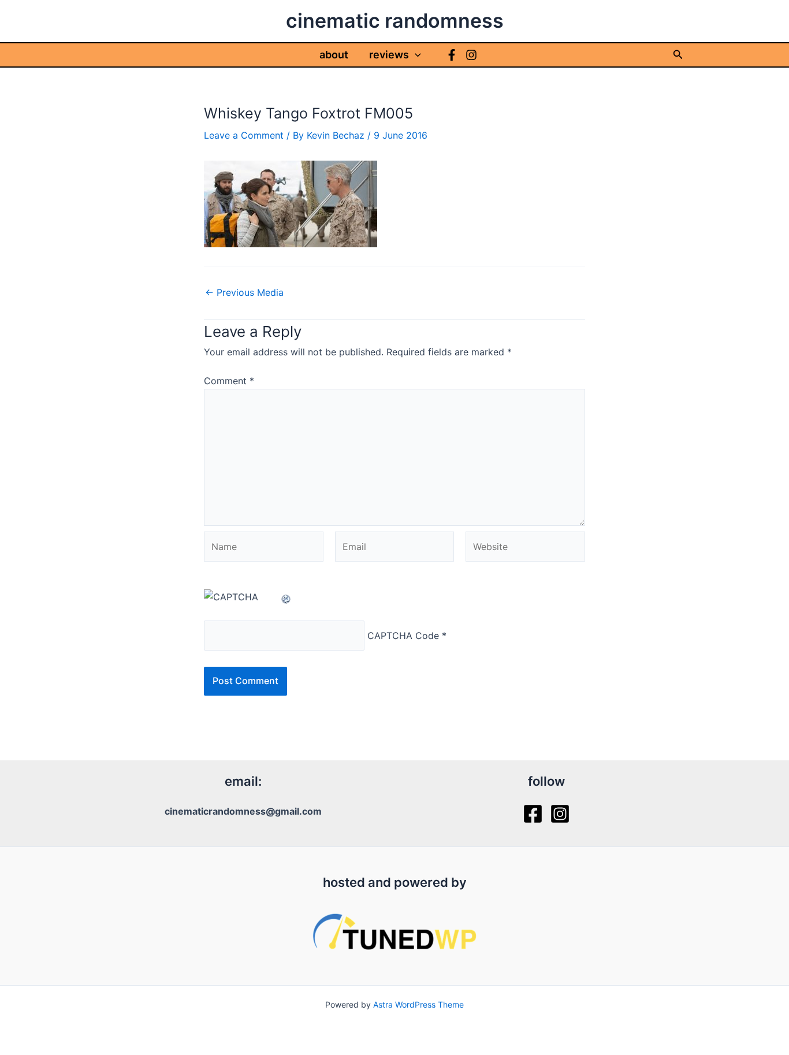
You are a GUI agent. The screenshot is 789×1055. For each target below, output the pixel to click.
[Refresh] (286, 597)
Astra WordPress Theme (418, 1004)
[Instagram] (471, 55)
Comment (229, 381)
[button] (415, 54)
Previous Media (244, 292)
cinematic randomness (395, 20)
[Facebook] (451, 55)
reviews (389, 55)
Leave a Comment (244, 135)
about (333, 55)
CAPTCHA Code (403, 635)
